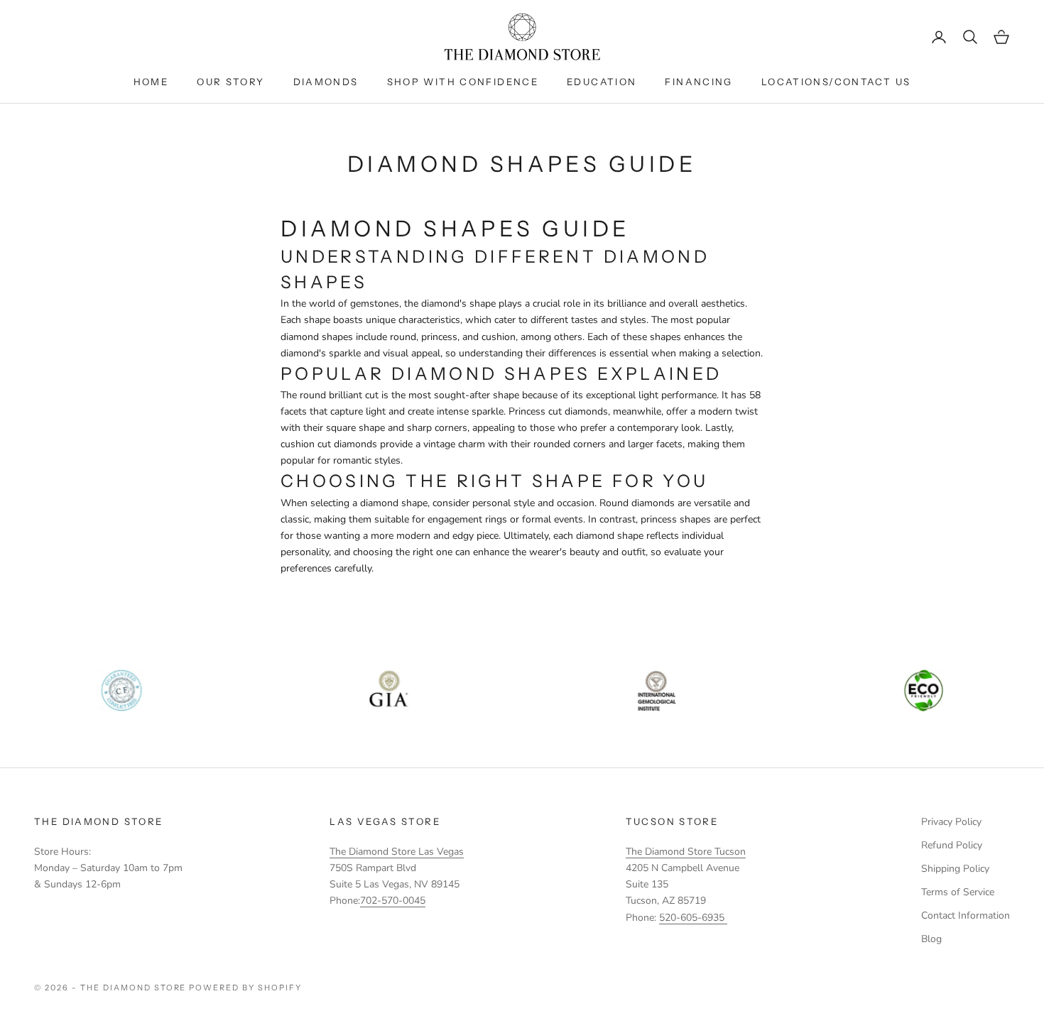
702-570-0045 (392, 900)
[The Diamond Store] (522, 36)
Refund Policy (951, 845)
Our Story (230, 81)
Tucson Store (672, 821)
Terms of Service (957, 892)
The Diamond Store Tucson (686, 851)
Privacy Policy (951, 822)
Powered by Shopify (245, 988)
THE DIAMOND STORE (98, 821)
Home (151, 81)
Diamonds (326, 81)
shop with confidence (463, 81)
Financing (698, 81)
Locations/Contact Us (836, 81)
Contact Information (965, 915)
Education (601, 81)
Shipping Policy (955, 868)
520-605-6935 (693, 917)
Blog (931, 939)
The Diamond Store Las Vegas (397, 851)
